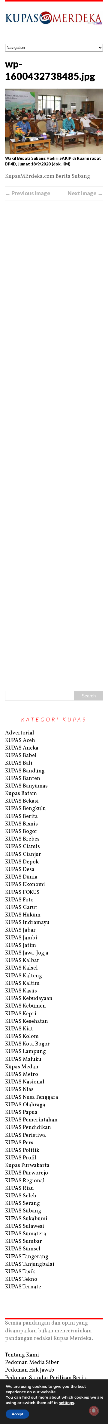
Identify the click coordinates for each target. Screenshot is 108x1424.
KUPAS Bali (18, 763)
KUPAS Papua (21, 1112)
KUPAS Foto (19, 900)
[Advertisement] (54, 444)
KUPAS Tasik (20, 1272)
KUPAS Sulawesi (24, 1226)
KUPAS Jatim (20, 945)
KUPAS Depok (22, 862)
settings (66, 1403)
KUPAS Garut (21, 907)
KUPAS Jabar (20, 930)
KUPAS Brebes (22, 839)
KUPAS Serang (22, 1203)
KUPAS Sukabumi (26, 1219)
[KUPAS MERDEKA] (54, 23)
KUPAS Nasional (24, 1082)
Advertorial (19, 733)
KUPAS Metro (21, 1074)
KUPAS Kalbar (22, 960)
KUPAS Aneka (21, 748)
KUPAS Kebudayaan (28, 998)
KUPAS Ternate (23, 1287)
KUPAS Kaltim (22, 983)
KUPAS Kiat (19, 1029)
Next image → (85, 193)
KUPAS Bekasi (22, 801)
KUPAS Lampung (25, 1051)
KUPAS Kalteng (23, 976)
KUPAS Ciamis (22, 846)
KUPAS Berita (21, 816)
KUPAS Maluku (23, 1059)
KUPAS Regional (25, 1181)
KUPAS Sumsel (22, 1249)
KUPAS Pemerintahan (31, 1120)
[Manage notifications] (94, 1411)
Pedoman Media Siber (32, 1362)
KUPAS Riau (19, 1188)
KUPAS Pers (19, 1143)
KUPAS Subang (23, 1211)
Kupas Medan (21, 1067)
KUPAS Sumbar (23, 1241)
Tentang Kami (22, 1355)
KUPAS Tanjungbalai (29, 1264)
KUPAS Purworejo (26, 1173)
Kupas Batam (21, 793)
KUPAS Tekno (21, 1279)
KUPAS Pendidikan (28, 1127)
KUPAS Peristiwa (25, 1135)
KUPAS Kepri (20, 1014)
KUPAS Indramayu (27, 922)
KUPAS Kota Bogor (27, 1044)
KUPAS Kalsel (21, 968)
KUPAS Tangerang (26, 1257)
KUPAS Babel (21, 755)
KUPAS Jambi (21, 938)
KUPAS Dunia (21, 877)
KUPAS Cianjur (23, 854)
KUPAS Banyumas (26, 786)
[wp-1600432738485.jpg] (54, 121)
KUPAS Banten (22, 778)
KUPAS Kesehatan (26, 1021)
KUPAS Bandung (25, 771)
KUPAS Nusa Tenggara (31, 1097)
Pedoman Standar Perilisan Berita (46, 1378)
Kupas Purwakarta (27, 1165)
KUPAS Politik (22, 1150)
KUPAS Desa (19, 869)
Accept (17, 1414)
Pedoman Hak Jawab (29, 1370)
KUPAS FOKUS (22, 892)
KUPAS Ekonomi (25, 884)
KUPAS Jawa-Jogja (26, 953)
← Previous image (27, 193)
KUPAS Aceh (20, 740)
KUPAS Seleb (20, 1196)
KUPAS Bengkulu (25, 809)
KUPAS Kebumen (25, 1006)
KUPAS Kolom (22, 1036)
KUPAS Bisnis (21, 824)
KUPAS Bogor (21, 831)
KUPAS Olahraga (25, 1105)
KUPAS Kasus (21, 991)
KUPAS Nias (19, 1089)
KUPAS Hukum (22, 915)
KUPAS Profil (20, 1158)
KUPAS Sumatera (25, 1234)
